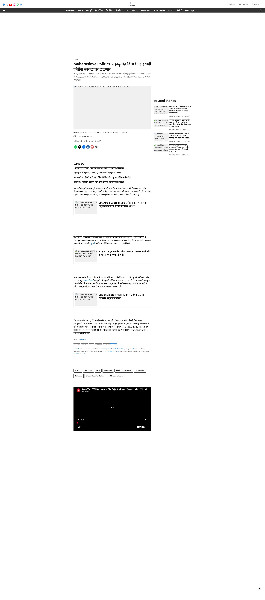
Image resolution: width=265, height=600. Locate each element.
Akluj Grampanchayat (123, 370)
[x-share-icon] (79, 148)
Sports (170, 10)
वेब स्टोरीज (255, 4)
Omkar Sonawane (85, 136)
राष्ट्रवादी (93, 243)
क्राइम (126, 10)
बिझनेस (118, 10)
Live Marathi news (113, 351)
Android (76, 353)
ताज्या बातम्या (70, 10)
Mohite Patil (140, 370)
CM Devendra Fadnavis (117, 376)
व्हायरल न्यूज (189, 10)
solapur (78, 370)
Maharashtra (119, 348)
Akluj (98, 370)
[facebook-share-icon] (84, 148)
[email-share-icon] (92, 148)
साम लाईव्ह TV (243, 4)
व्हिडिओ (179, 10)
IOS (84, 353)
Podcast (232, 4)
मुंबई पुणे (89, 10)
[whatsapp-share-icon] (75, 148)
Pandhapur (108, 370)
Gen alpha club (159, 10)
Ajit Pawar (88, 370)
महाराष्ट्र (80, 10)
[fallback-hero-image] (161, 110)
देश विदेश (109, 10)
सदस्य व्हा (83, 339)
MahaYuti (78, 376)
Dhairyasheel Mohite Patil (95, 376)
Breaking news (106, 348)
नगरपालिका (88, 280)
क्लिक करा (113, 344)
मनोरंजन (135, 10)
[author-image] (75, 136)
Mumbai (136, 348)
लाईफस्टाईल (145, 10)
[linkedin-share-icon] (88, 148)
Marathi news (82, 348)
